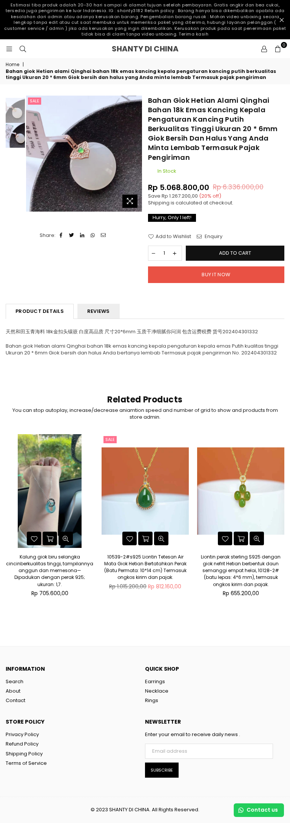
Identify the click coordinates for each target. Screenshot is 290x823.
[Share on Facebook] (61, 235)
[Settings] (264, 48)
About (13, 691)
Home (12, 65)
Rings (151, 700)
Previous (32, 153)
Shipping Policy (24, 753)
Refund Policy (22, 743)
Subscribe (162, 770)
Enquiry (213, 236)
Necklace (156, 691)
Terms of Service (26, 763)
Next (135, 153)
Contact (15, 700)
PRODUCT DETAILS (39, 311)
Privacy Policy (22, 734)
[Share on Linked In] (82, 235)
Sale (34, 101)
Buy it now (216, 274)
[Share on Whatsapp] (93, 235)
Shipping (159, 202)
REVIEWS (98, 311)
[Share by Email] (103, 235)
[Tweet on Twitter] (72, 235)
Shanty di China (161, 49)
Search (14, 681)
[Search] (22, 48)
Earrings (155, 681)
